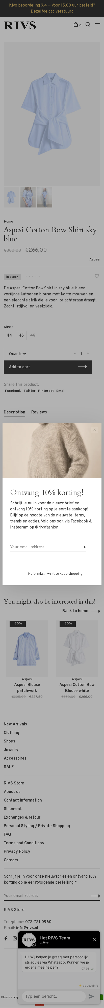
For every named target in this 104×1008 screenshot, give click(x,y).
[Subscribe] (80, 547)
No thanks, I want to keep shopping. (56, 574)
